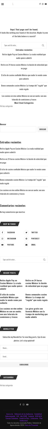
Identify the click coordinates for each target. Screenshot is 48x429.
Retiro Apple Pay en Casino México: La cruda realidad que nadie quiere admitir (11, 284)
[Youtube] (46, 4)
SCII (17, 416)
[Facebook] (40, 4)
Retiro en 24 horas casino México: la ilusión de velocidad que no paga (36, 283)
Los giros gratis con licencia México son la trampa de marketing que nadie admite (36, 312)
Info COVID (23, 416)
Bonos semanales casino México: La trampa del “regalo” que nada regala (36, 297)
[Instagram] (42, 4)
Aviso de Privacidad (31, 425)
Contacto (31, 416)
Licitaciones (35, 418)
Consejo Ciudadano (12, 418)
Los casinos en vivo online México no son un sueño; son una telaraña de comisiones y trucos (11, 312)
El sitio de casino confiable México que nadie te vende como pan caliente (11, 298)
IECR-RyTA (38, 416)
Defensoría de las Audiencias (24, 414)
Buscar (3, 124)
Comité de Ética (24, 418)
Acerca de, (10, 414)
